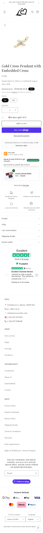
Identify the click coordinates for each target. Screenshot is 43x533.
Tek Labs (26, 185)
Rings (7, 342)
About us (8, 377)
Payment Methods (12, 412)
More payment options (21, 136)
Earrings (8, 349)
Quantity (5, 105)
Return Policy (10, 419)
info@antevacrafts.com (17, 313)
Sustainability (10, 383)
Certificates (9, 371)
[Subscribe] (35, 473)
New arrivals (10, 336)
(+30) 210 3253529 (14, 317)
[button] (4, 12)
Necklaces (9, 355)
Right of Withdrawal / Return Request (20, 451)
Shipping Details (11, 425)
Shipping (14, 92)
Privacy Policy (10, 406)
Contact (8, 390)
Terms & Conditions (13, 431)
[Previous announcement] (4, 3)
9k (5, 100)
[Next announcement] (38, 3)
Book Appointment (12, 444)
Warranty (8, 438)
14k (13, 100)
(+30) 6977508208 (14, 321)
